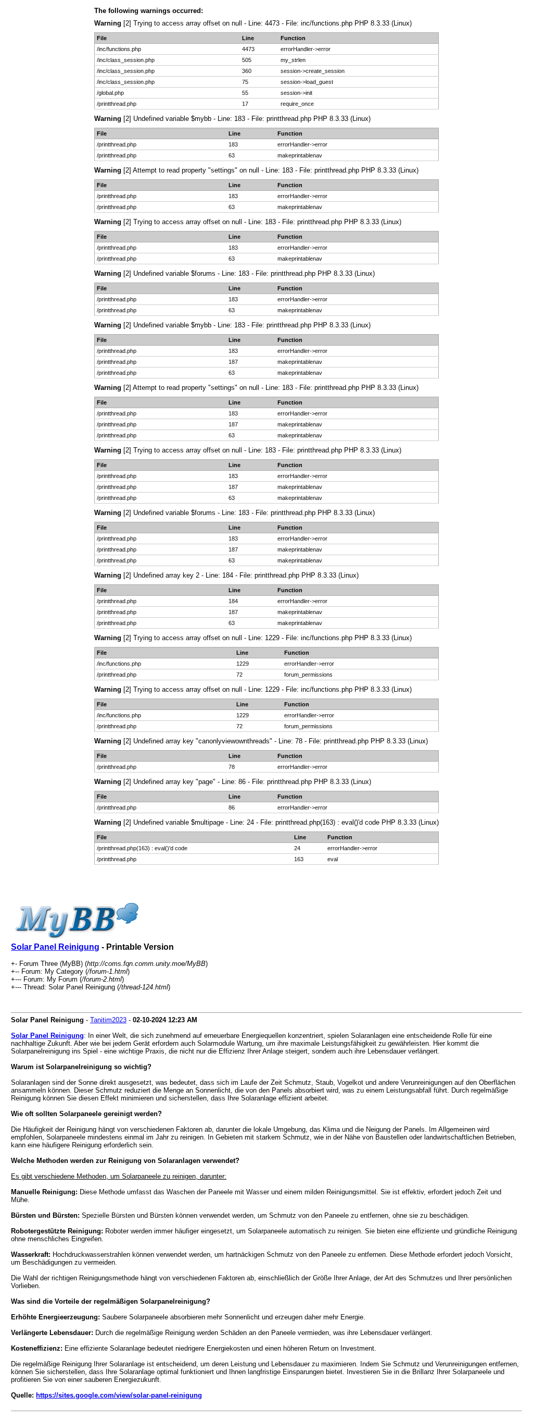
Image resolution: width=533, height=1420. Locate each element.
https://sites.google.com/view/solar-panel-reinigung (119, 1395)
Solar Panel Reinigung (55, 946)
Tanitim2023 (108, 1020)
